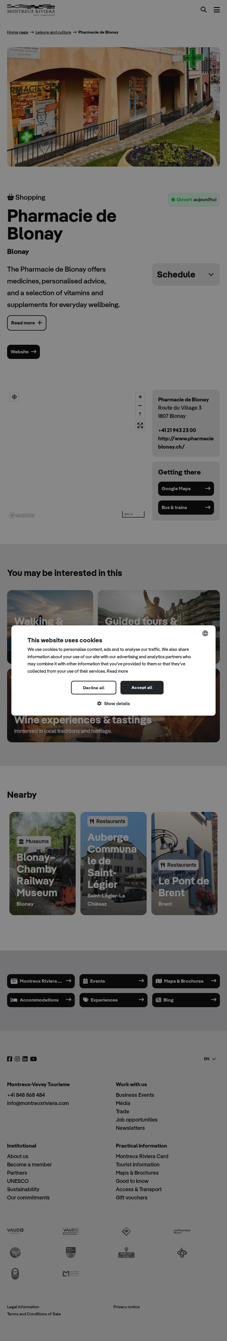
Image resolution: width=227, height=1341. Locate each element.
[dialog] (113, 670)
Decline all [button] (93, 687)
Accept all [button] (142, 687)
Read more (117, 671)
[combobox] (205, 633)
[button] (113, 703)
